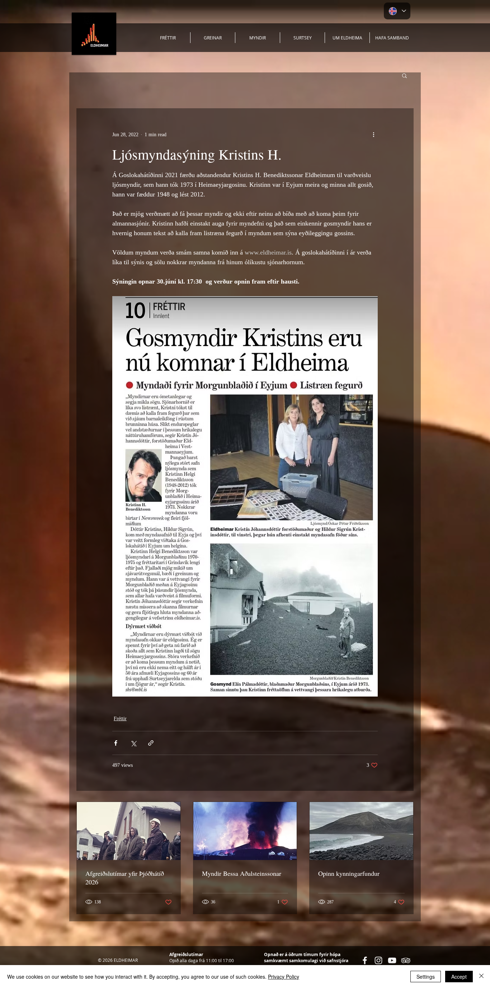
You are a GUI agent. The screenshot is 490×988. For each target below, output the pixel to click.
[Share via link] (150, 743)
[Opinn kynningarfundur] (361, 831)
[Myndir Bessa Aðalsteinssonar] (245, 831)
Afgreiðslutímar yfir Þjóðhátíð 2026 (124, 877)
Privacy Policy (283, 976)
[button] (404, 75)
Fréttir (120, 718)
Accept (459, 976)
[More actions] (373, 134)
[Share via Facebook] (115, 743)
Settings (425, 976)
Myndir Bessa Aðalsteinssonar (241, 873)
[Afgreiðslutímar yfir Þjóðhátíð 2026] (128, 831)
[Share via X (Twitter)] (133, 743)
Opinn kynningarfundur (349, 873)
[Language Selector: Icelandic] (397, 11)
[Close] (481, 976)
